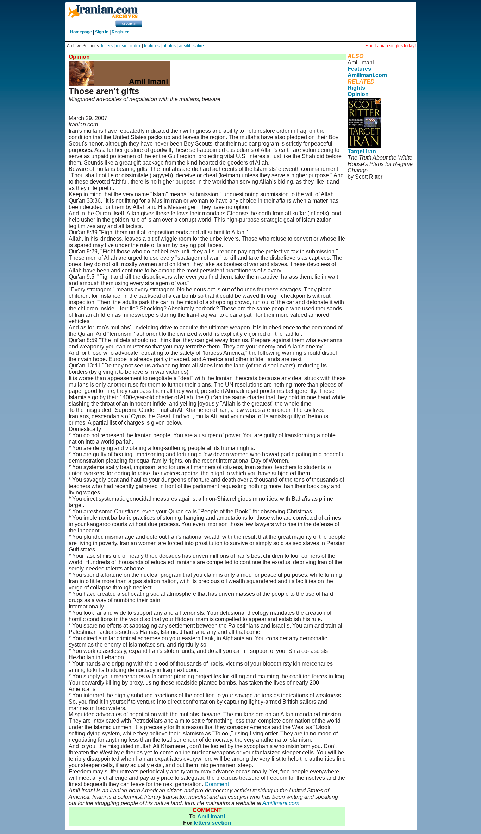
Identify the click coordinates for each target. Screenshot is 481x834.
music (121, 45)
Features (359, 69)
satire (198, 45)
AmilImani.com (280, 803)
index (135, 45)
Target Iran (362, 151)
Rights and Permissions (374, 205)
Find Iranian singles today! (390, 45)
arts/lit (184, 45)
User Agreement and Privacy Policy (377, 195)
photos (169, 45)
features (152, 45)
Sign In (101, 32)
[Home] (103, 18)
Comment (217, 784)
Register (120, 32)
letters (107, 45)
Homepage (81, 32)
